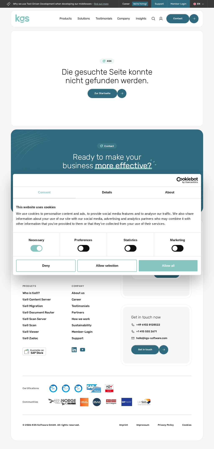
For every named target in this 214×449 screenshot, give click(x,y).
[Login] (161, 19)
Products (66, 18)
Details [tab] (107, 192)
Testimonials (104, 18)
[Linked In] (74, 349)
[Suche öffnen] (153, 19)
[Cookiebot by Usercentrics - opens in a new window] (179, 180)
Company (123, 18)
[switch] (83, 248)
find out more (101, 3)
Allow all (168, 265)
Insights (141, 18)
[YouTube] (82, 349)
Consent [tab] (44, 192)
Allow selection (107, 265)
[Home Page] (22, 18)
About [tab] (169, 192)
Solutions (84, 18)
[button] (199, 4)
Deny (46, 265)
